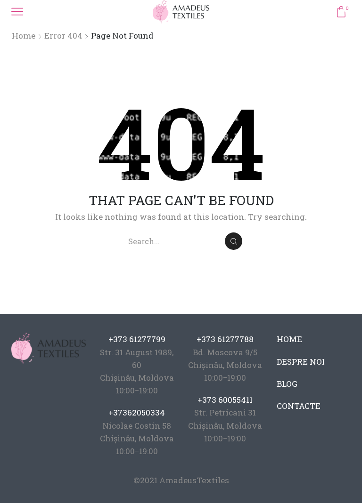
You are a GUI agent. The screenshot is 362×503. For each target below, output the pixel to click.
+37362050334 (136, 412)
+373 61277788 (225, 339)
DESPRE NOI (301, 361)
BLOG (287, 383)
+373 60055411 (225, 399)
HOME (289, 339)
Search (233, 241)
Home (23, 35)
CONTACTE (299, 405)
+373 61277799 (136, 339)
